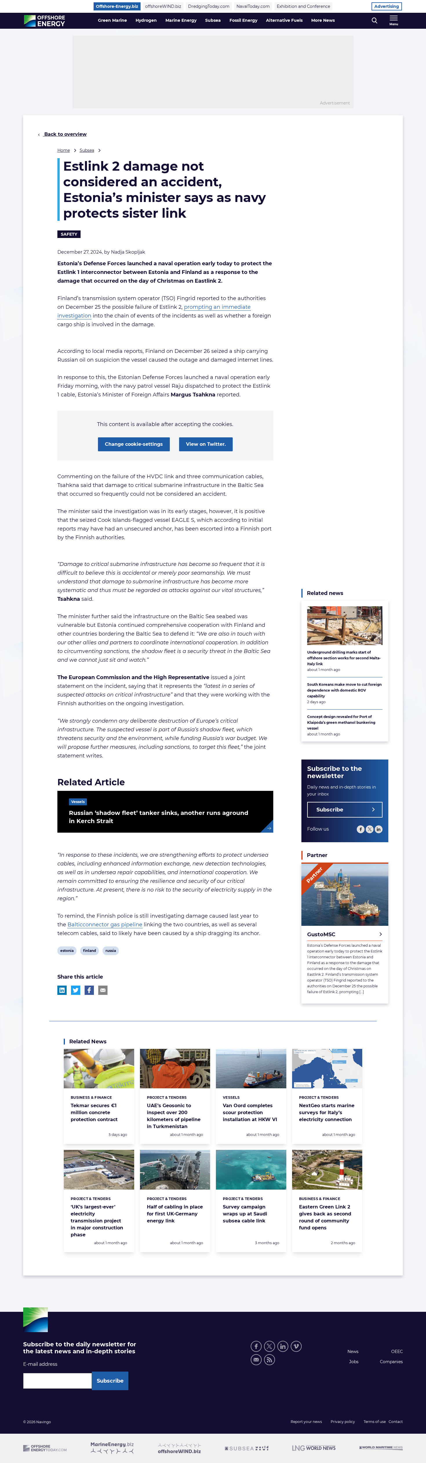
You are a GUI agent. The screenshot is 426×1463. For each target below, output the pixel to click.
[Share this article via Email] (103, 990)
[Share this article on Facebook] (89, 990)
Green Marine (112, 20)
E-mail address (40, 1364)
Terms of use (375, 1421)
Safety (69, 234)
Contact (396, 1421)
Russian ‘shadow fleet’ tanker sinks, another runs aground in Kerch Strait (158, 817)
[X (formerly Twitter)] (370, 829)
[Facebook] (361, 829)
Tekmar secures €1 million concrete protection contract (94, 1112)
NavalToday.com (253, 6)
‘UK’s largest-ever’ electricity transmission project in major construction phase (97, 1220)
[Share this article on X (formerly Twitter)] (75, 990)
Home (63, 150)
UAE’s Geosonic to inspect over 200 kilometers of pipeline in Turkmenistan (174, 1116)
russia (110, 951)
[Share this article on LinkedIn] (62, 990)
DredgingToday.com (209, 6)
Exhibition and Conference (303, 6)
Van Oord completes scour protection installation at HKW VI (250, 1112)
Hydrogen (146, 20)
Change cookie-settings (134, 444)
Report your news (306, 1421)
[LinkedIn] (379, 829)
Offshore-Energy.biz (117, 6)
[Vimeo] (296, 1346)
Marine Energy (180, 20)
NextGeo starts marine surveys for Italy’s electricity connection (326, 1112)
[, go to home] (44, 21)
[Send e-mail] (256, 1359)
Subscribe (329, 810)
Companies (391, 1361)
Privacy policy (343, 1421)
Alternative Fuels (284, 20)
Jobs (353, 1361)
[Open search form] (374, 21)
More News (323, 20)
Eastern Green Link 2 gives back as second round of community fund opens (325, 1217)
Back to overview (65, 134)
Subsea (213, 20)
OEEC (397, 1351)
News (352, 1351)
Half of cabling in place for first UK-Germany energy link (175, 1214)
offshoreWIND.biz (163, 6)
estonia (67, 951)
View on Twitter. (206, 444)
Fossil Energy (243, 20)
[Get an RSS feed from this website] (269, 1359)
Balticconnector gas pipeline (105, 924)
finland (89, 951)
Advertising (386, 6)
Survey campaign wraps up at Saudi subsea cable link (245, 1214)
